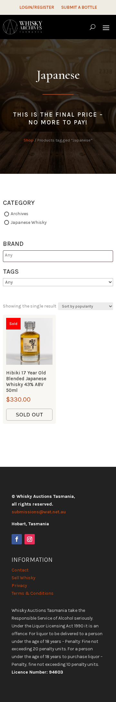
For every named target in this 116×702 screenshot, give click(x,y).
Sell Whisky (23, 578)
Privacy (19, 585)
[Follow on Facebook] (17, 539)
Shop (29, 140)
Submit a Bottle (79, 7)
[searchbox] (30, 255)
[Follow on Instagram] (29, 539)
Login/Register (36, 7)
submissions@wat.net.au (39, 512)
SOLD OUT (29, 414)
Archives (19, 213)
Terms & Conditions (32, 593)
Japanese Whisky (29, 222)
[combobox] (58, 256)
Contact (20, 570)
